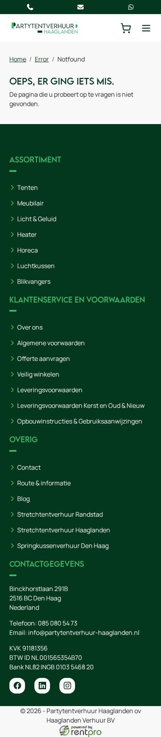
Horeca (27, 250)
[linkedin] (42, 686)
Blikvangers (33, 281)
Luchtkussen (36, 265)
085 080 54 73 (57, 623)
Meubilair (30, 203)
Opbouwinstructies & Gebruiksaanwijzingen (79, 421)
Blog (23, 498)
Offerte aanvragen (43, 358)
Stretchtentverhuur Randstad (60, 514)
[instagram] (67, 686)
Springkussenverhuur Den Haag (63, 545)
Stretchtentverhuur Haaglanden (63, 530)
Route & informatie (44, 483)
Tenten (27, 187)
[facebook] (17, 686)
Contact (29, 467)
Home (17, 59)
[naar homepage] (44, 28)
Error (42, 59)
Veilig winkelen (38, 374)
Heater (27, 234)
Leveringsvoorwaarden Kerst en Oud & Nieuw (81, 405)
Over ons (30, 327)
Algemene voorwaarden (51, 343)
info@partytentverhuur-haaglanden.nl (84, 632)
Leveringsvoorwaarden (49, 390)
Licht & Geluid (36, 218)
